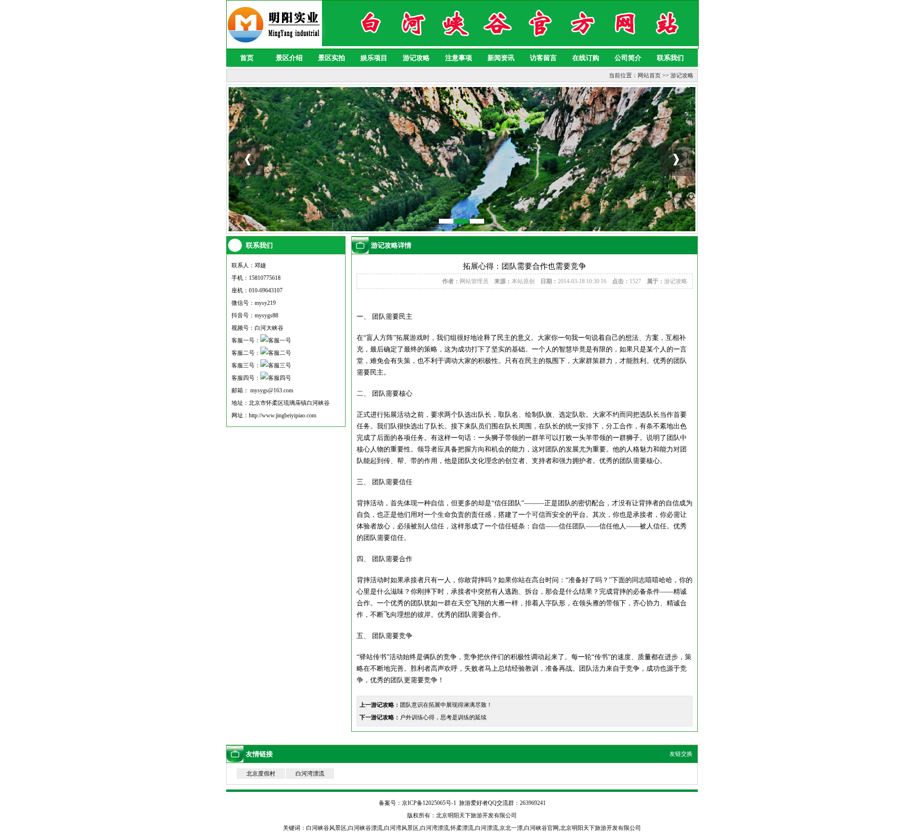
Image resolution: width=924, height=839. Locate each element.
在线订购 (585, 58)
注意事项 (458, 58)
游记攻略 (416, 58)
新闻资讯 (501, 58)
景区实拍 (331, 58)
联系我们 (670, 58)
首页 (247, 58)
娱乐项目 (373, 58)
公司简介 (628, 58)
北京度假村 (260, 773)
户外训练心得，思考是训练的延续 (443, 717)
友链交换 (681, 754)
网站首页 (649, 75)
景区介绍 (289, 58)
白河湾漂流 (309, 773)
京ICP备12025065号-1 (429, 803)
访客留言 (543, 58)
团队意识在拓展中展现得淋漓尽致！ (446, 704)
